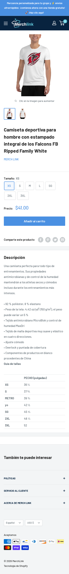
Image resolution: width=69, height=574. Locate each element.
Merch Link (11, 159)
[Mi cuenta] (54, 23)
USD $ (30, 522)
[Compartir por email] (62, 239)
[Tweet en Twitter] (55, 239)
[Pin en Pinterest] (48, 239)
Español (10, 522)
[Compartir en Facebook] (40, 239)
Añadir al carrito (34, 221)
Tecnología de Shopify (16, 565)
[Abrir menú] (6, 23)
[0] (62, 23)
